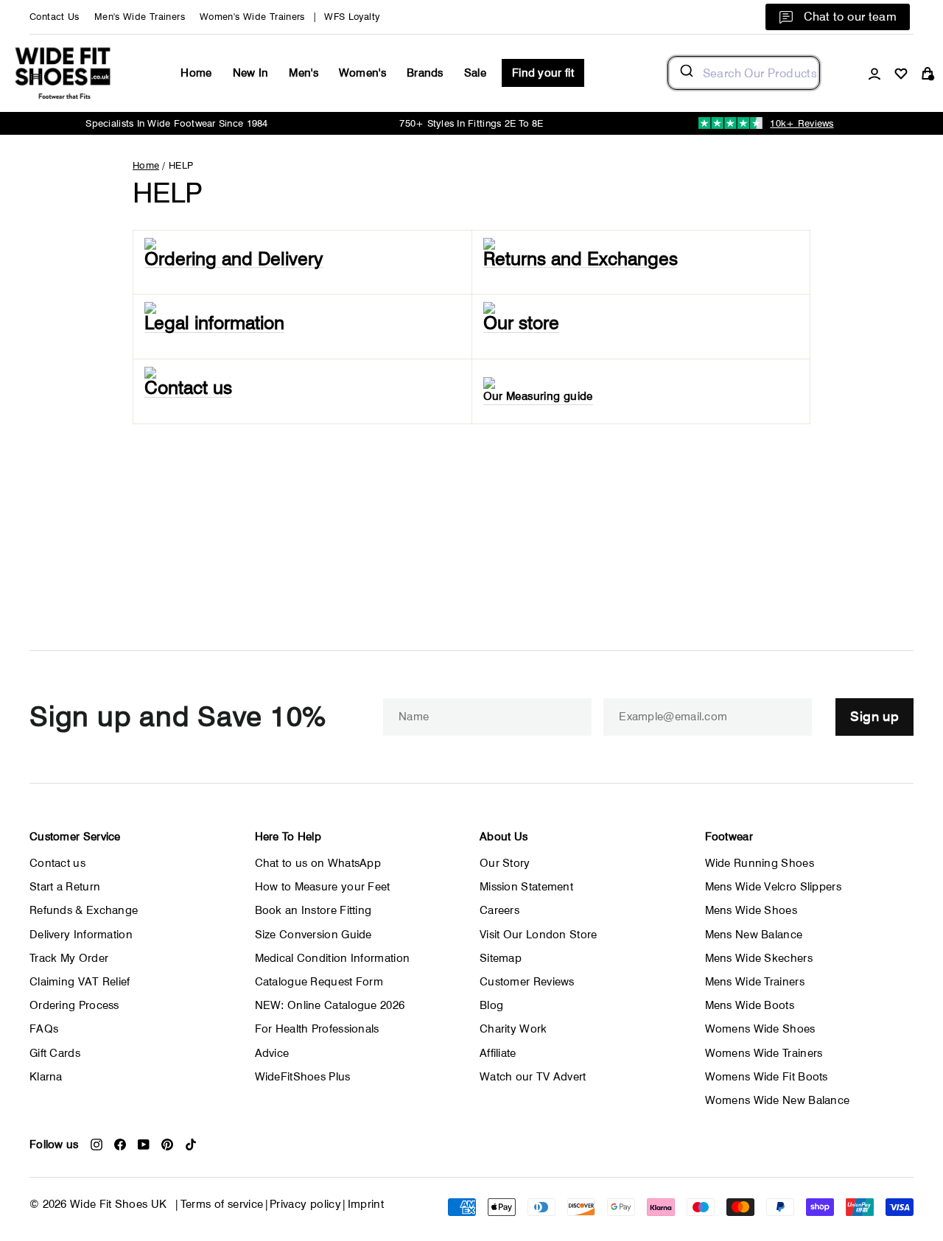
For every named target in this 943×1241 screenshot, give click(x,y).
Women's (362, 73)
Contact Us (54, 16)
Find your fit (543, 73)
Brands (425, 73)
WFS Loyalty (351, 16)
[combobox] (743, 73)
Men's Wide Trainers (139, 16)
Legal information (214, 323)
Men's (303, 73)
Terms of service (222, 1204)
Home (195, 73)
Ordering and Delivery (233, 259)
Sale (475, 73)
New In (251, 73)
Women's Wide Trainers (252, 16)
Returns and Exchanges (580, 259)
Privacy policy (305, 1204)
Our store (521, 323)
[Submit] (685, 73)
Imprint (366, 1204)
